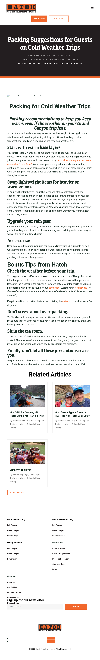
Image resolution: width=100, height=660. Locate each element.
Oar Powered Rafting (62, 519)
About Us (11, 582)
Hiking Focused (14, 542)
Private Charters (59, 548)
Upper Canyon (13, 530)
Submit (76, 606)
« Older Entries (17, 492)
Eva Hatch (17, 474)
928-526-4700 (58, 18)
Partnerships (13, 598)
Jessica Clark (19, 420)
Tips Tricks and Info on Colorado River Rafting (27, 424)
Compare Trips (58, 564)
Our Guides (12, 587)
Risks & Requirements (61, 554)
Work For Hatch (14, 593)
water (65, 301)
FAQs (54, 569)
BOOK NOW (39, 18)
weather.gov (81, 287)
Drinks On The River (20, 469)
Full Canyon (12, 525)
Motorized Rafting (16, 519)
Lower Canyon (58, 536)
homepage (54, 287)
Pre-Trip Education (60, 559)
